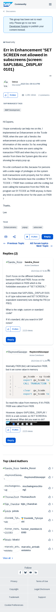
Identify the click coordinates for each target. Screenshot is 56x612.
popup (24, 227)
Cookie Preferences (14, 605)
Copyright (14, 589)
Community (20, 4)
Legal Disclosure (42, 589)
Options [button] (49, 76)
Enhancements (10, 227)
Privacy (14, 581)
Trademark (14, 597)
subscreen (38, 227)
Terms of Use (42, 581)
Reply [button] (47, 236)
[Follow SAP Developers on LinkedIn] (36, 572)
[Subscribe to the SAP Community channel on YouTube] (30, 572)
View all (7, 558)
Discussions (11, 11)
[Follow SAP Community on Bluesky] (25, 572)
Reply (10, 339)
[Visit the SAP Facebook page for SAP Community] (20, 572)
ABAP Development (12, 110)
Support (42, 597)
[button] (6, 95)
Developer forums (18, 26)
